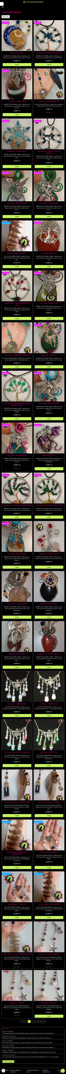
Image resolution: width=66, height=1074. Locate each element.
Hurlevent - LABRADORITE (17, 704)
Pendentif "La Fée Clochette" (49, 554)
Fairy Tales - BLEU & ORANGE (49, 403)
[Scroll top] (63, 1071)
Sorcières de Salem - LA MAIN (49, 802)
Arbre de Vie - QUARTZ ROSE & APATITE (49, 152)
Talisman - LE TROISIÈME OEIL (49, 101)
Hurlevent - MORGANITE (49, 704)
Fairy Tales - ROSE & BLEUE (17, 455)
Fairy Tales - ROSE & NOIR (17, 101)
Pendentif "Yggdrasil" (49, 253)
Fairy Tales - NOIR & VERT (49, 303)
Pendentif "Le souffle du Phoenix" (49, 654)
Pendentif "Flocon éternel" (17, 151)
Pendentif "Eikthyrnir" (49, 355)
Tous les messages (8, 1061)
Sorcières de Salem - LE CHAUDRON (17, 802)
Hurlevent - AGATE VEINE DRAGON (17, 752)
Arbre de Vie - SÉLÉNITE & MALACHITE (49, 505)
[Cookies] (3, 1070)
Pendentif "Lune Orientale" (17, 604)
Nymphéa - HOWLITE (49, 1003)
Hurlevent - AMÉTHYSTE (49, 752)
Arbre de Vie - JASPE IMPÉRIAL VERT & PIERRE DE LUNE (17, 404)
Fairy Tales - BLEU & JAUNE (17, 554)
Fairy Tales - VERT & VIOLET (17, 203)
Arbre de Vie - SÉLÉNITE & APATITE (49, 53)
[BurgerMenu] (3, 6)
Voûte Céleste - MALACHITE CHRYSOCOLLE (17, 853)
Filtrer (7, 16)
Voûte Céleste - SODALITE (17, 904)
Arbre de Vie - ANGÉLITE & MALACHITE (17, 505)
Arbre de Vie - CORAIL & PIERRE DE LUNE (17, 304)
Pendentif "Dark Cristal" (49, 604)
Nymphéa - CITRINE (17, 1003)
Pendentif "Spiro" (49, 455)
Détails (17, 64)
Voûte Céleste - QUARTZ (49, 852)
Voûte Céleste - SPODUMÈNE (49, 904)
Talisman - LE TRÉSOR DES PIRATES (17, 355)
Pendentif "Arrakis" (17, 53)
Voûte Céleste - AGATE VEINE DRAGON (17, 954)
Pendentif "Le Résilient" (17, 654)
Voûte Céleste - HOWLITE (17, 253)
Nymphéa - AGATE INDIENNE (49, 954)
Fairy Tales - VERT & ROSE (49, 203)
